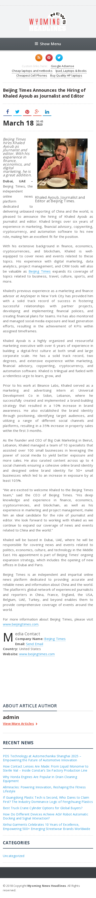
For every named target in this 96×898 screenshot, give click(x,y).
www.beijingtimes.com (21, 624)
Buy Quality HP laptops (66, 75)
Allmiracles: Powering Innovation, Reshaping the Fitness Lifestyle (44, 789)
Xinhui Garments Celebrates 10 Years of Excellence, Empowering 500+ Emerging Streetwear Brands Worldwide (46, 826)
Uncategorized (14, 856)
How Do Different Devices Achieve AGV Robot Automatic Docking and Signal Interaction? (45, 816)
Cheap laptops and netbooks (32, 71)
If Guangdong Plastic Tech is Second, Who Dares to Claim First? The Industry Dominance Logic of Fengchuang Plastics (48, 799)
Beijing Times (40, 271)
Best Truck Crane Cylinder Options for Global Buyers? (42, 808)
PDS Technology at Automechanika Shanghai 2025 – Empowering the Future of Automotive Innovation (42, 758)
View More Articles (18, 724)
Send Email (34, 644)
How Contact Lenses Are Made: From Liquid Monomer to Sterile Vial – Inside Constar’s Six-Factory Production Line (46, 768)
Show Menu (50, 43)
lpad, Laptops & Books (71, 71)
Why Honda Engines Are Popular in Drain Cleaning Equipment (40, 779)
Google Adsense (62, 66)
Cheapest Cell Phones (31, 75)
